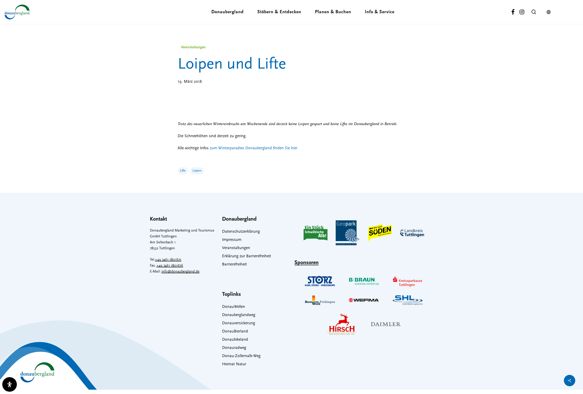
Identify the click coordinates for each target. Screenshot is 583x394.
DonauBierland (235, 332)
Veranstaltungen (193, 47)
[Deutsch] (550, 12)
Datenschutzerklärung (241, 232)
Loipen (197, 171)
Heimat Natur (234, 364)
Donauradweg (234, 348)
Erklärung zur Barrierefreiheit (246, 256)
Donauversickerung (238, 323)
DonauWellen (233, 307)
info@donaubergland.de (180, 271)
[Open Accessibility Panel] (9, 384)
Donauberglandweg (238, 315)
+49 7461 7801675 (168, 260)
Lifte (183, 171)
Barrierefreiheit (234, 265)
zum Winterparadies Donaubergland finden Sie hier (253, 148)
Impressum (231, 240)
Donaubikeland (235, 340)
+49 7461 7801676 (169, 266)
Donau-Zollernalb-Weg (241, 356)
